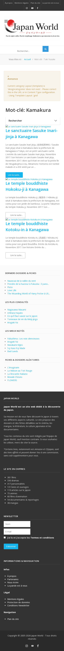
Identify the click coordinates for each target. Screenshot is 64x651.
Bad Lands (12, 351)
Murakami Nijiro (15, 345)
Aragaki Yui (12, 322)
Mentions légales (15, 599)
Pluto (10, 287)
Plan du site (13, 619)
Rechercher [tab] (15, 120)
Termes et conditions (42, 537)
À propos (11, 576)
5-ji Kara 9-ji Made (16, 348)
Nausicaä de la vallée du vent (21, 280)
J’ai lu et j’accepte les (30, 537)
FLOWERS (12, 380)
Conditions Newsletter (18, 605)
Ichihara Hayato (15, 312)
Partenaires (12, 579)
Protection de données (18, 602)
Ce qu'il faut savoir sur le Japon (22, 316)
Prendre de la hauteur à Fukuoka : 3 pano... (28, 284)
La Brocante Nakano (17, 373)
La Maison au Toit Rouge (19, 370)
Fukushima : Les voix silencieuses (23, 338)
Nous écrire (12, 582)
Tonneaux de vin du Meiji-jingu (22, 319)
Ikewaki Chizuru (14, 377)
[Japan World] (32, 28)
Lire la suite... (14, 175)
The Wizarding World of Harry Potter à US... (28, 293)
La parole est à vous (17, 585)
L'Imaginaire (13, 367)
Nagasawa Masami (16, 309)
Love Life (11, 290)
